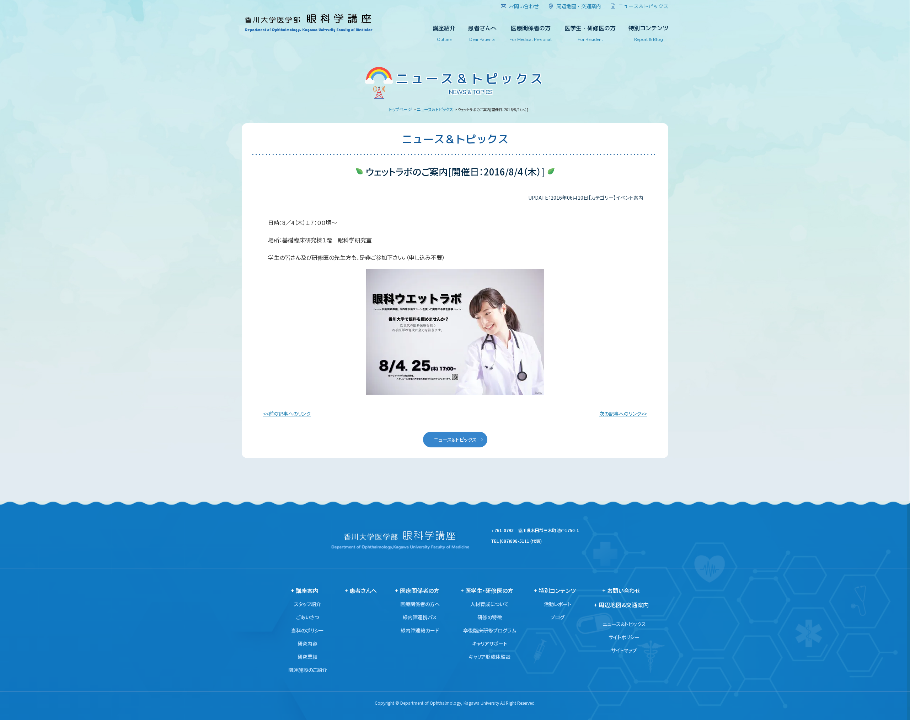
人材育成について (489, 604)
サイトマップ (624, 650)
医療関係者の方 (530, 33)
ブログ (557, 617)
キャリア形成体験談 (489, 656)
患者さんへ (482, 33)
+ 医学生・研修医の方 (486, 590)
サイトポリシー (624, 637)
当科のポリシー (307, 630)
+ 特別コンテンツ (555, 590)
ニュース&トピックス (455, 439)
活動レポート (558, 604)
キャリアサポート (489, 643)
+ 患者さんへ (360, 590)
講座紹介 (444, 33)
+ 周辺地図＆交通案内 (621, 604)
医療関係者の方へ (420, 604)
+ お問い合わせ (621, 590)
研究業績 (307, 656)
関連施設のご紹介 (307, 669)
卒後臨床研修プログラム (489, 630)
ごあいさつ (307, 617)
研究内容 (307, 643)
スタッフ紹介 (307, 604)
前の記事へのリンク (290, 413)
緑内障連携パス (420, 617)
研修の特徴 (489, 617)
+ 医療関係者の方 (417, 590)
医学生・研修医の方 (590, 33)
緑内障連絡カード (420, 630)
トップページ (400, 109)
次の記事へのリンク (620, 413)
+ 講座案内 (304, 590)
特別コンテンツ (648, 33)
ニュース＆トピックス (435, 109)
